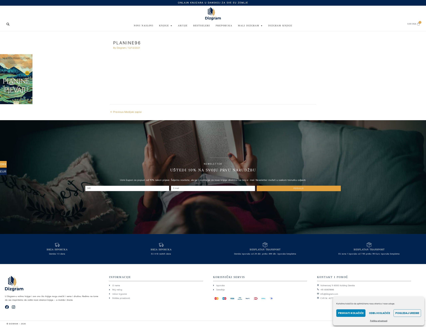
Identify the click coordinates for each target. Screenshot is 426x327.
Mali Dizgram (248, 25)
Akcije (183, 25)
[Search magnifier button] (8, 24)
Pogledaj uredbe (407, 313)
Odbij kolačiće (379, 313)
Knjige (164, 25)
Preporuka (224, 25)
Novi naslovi (143, 25)
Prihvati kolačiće (351, 313)
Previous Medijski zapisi (126, 112)
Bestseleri (201, 25)
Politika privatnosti (378, 321)
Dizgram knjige (280, 25)
